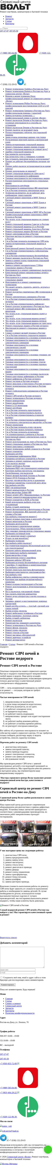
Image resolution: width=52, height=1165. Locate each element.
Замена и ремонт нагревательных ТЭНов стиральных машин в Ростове (24, 266)
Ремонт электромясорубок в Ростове (22, 234)
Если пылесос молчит (15, 463)
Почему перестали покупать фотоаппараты (25, 570)
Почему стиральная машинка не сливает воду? (26, 149)
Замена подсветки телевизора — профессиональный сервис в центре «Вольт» (25, 116)
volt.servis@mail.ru (10, 1131)
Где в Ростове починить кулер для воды (23, 427)
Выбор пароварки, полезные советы (21, 616)
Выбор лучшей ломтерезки (17, 507)
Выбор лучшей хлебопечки (17, 618)
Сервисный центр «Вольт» (19, 1157)
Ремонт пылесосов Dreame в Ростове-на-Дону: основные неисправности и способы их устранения (26, 122)
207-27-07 (4, 31)
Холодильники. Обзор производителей (23, 529)
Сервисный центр (13, 1006)
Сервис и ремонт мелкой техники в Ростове (25, 333)
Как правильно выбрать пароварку (21, 553)
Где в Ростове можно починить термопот (24, 429)
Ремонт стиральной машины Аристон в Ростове (27, 229)
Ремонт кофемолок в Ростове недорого (23, 379)
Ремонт (8, 16)
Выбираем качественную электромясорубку (25, 572)
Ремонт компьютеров (15, 400)
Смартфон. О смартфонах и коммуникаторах (25, 565)
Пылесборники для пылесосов (19, 473)
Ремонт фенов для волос (16, 628)
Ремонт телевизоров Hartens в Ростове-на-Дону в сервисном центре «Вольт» (27, 92)
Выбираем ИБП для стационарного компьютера (27, 468)
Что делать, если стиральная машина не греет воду (28, 323)
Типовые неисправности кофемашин (22, 176)
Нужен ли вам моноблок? (17, 538)
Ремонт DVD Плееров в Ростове (20, 478)
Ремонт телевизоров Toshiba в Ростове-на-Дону (27, 89)
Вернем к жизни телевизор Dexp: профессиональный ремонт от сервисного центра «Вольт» (27, 98)
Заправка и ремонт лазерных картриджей (24, 461)
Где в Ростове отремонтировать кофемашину (25, 420)
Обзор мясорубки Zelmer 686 (18, 492)
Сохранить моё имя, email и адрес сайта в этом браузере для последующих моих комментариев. (23, 978)
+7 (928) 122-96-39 (8, 1117)
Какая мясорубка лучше (16, 555)
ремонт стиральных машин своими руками (25, 147)
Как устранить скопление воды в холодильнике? (27, 159)
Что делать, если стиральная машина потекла (25, 321)
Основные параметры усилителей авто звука (25, 483)
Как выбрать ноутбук (15, 485)
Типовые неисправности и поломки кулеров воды (28, 338)
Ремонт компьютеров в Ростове (19, 490)
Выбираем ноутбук (14, 454)
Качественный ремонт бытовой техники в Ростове (28, 248)
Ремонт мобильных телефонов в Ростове (23, 613)
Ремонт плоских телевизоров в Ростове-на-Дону (27, 306)
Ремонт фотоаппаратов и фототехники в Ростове (27, 509)
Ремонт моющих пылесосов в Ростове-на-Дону (26, 258)
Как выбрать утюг (13, 574)
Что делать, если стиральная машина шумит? (25, 318)
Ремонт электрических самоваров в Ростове (25, 297)
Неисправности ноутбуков (17, 185)
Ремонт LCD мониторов (16, 405)
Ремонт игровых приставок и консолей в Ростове (27, 519)
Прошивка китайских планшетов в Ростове (25, 458)
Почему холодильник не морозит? (20, 171)
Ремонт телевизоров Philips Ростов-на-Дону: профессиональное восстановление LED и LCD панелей (27, 105)
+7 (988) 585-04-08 (8, 53)
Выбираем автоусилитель (17, 524)
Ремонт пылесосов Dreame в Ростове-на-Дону (26, 127)
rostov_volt (7, 1126)
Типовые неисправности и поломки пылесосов (27, 374)
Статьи (8, 21)
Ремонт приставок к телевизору (19, 446)
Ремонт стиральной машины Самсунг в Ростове (27, 224)
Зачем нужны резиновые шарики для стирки (25, 137)
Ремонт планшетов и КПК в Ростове (22, 500)
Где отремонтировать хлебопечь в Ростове (24, 434)
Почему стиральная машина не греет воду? (25, 173)
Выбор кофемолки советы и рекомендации (24, 577)
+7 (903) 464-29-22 (8, 1092)
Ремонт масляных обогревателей (20, 635)
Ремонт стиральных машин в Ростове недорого (26, 326)
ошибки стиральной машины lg (19, 152)
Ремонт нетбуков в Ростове (17, 466)
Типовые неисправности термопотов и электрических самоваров (23, 341)
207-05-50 (13, 31)
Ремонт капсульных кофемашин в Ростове (24, 376)
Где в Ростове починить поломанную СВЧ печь (27, 241)
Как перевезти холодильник (18, 154)
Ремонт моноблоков (14, 403)
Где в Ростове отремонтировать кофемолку (24, 304)
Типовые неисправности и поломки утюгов (25, 362)
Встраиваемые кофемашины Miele (20, 456)
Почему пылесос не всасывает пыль (21, 130)
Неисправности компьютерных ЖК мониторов (26, 188)
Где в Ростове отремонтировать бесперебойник (26, 256)
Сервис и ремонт (13, 1003)
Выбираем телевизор (14, 541)
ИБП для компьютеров (15, 487)
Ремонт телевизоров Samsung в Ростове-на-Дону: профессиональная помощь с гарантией (27, 112)
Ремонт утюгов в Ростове (17, 632)
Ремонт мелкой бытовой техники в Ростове (25, 475)
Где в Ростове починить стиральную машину (25, 335)
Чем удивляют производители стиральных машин (28, 531)
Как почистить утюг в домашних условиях (24, 156)
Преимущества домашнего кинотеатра (22, 623)
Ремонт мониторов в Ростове (18, 521)
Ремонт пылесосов (13, 620)
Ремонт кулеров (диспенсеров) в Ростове (24, 584)
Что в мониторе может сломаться (20, 536)
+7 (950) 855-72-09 (8, 1063)
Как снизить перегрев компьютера (21, 594)
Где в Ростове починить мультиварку (22, 432)
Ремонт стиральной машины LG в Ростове (24, 227)
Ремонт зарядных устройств (18, 637)
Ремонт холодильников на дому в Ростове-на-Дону (28, 442)
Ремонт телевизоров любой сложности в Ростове (27, 449)
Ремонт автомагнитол (15, 640)
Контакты (9, 23)
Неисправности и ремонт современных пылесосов (28, 270)
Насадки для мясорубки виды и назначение (25, 480)
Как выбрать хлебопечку (16, 567)
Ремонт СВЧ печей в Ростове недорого (23, 396)
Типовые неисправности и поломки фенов (24, 359)
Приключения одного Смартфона (20, 558)
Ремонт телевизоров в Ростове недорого (23, 398)
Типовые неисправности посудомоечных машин (27, 178)
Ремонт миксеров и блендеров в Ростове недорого (28, 384)
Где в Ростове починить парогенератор (23, 410)
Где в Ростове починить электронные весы (24, 190)
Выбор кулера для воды (16, 611)
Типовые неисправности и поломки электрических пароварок (21, 351)
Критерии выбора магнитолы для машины (24, 471)
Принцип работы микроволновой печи (23, 550)
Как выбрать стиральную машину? (21, 516)
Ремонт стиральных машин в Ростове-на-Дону (26, 444)
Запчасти (9, 19)
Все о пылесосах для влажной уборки (22, 591)
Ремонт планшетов (14, 451)
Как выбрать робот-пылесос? (18, 543)
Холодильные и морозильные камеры (22, 526)
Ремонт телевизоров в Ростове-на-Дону (23, 625)
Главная (9, 998)
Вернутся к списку (8, 937)
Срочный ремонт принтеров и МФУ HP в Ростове (28, 212)
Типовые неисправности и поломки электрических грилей (21, 346)
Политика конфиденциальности (20, 1013)
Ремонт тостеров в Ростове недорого (22, 381)
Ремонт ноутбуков (13, 408)
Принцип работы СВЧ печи (18, 560)
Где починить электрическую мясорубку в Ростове (28, 422)
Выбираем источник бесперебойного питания (26, 562)
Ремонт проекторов (14, 425)
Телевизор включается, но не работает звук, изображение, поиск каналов (25, 194)
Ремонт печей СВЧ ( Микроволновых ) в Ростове (27, 495)
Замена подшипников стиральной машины (24, 144)
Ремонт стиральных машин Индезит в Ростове (26, 231)
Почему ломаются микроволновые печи (23, 497)
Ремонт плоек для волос (16, 630)
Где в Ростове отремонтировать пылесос (23, 413)
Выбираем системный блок (17, 533)
